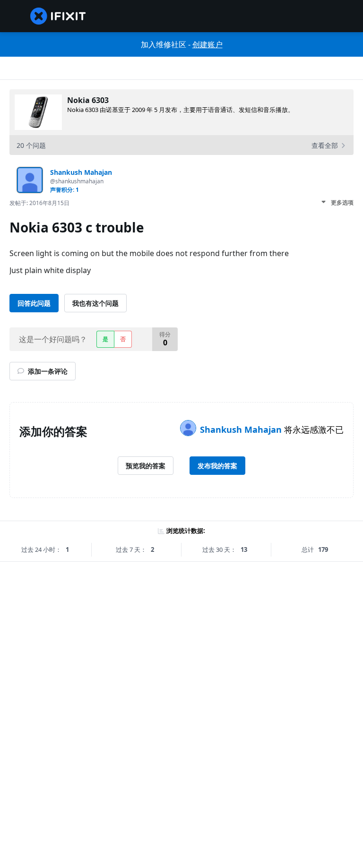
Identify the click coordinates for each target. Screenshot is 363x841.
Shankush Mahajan (242, 429)
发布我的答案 (217, 465)
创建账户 (207, 44)
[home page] (58, 16)
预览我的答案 (145, 465)
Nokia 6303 (88, 100)
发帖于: (39, 203)
